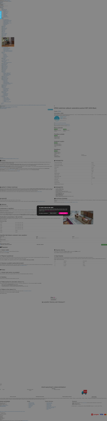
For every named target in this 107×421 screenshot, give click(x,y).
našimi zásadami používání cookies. (50, 210)
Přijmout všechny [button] (63, 213)
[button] (43, 213)
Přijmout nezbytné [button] (53, 213)
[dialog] (53, 210)
